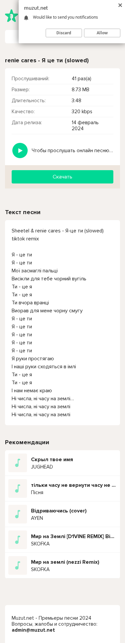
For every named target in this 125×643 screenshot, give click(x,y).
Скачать (62, 176)
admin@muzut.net (33, 630)
